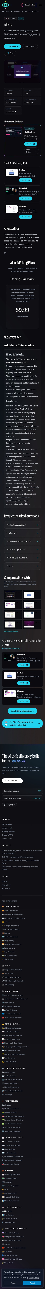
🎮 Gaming (6, 1244)
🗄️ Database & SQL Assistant (12, 1080)
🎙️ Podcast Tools (8, 1003)
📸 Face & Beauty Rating (10, 929)
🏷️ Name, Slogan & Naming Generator (15, 1047)
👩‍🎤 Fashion (6, 933)
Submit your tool (12, 781)
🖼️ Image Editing (8, 940)
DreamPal (23, 188)
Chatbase (22, 206)
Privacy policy (34, 1278)
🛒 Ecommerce (7, 1182)
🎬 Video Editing (8, 985)
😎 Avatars (5, 922)
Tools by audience (8, 831)
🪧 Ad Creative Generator (10, 1142)
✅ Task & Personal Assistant (12, 1124)
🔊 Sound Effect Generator (11, 1006)
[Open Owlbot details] (12, 172)
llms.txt (4, 881)
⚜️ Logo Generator (8, 952)
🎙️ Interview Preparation (10, 1186)
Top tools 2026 (7, 835)
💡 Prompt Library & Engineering (13, 1054)
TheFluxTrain (29, 132)
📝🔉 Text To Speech (9, 1010)
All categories (7, 824)
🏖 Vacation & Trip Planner (11, 1127)
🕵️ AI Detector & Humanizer (11, 1028)
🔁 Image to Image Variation (11, 944)
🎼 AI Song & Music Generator (12, 995)
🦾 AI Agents (6, 1105)
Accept (32, 1283)
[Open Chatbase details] (12, 209)
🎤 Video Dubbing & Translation (13, 981)
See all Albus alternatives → (22, 711)
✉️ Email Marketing (9, 1153)
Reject (13, 1283)
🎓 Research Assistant (9, 1219)
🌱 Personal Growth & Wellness (13, 1120)
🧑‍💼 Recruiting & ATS (9, 1193)
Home (7, 11)
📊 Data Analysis (8, 1215)
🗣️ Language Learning (10, 1255)
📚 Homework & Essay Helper (12, 1043)
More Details (31, 151)
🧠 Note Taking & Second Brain (13, 1116)
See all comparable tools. (11, 631)
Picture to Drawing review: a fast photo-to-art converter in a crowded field (22, 852)
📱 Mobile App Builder (10, 1083)
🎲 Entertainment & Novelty (12, 1240)
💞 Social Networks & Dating (12, 1259)
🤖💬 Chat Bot (7, 1211)
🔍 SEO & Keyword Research (12, 1160)
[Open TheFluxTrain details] (14, 132)
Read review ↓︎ (30, 46)
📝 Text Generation (8, 1058)
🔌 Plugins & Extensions (10, 1087)
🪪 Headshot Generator (10, 937)
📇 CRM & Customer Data (11, 1145)
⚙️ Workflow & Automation (11, 1131)
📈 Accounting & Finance (11, 1174)
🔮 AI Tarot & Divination (10, 1233)
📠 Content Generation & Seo (12, 1035)
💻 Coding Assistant (9, 1076)
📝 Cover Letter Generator (11, 1039)
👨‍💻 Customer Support (9, 1178)
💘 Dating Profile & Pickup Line (13, 1237)
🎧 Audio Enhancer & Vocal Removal (15, 999)
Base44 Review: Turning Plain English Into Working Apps (21, 862)
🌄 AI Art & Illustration (10, 911)
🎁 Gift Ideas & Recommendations (14, 1248)
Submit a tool (7, 839)
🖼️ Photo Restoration (9, 955)
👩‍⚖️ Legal (5, 1189)
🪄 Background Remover (10, 926)
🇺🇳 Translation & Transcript (11, 1014)
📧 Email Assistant (8, 1149)
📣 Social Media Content (10, 1164)
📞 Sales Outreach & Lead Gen (12, 1157)
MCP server (6, 889)
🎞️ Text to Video (8, 973)
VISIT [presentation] (29, 144)
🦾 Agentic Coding (8, 1072)
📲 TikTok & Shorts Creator (11, 977)
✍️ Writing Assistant (9, 1062)
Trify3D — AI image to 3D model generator (18, 857)
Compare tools (7, 828)
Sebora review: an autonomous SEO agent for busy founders (20, 868)
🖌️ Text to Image (8, 959)
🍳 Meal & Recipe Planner (11, 1109)
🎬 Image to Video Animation (12, 970)
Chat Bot (27, 11)
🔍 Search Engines (8, 1222)
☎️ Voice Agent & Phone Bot (12, 1017)
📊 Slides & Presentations (11, 1201)
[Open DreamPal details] (12, 191)
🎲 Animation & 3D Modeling (12, 914)
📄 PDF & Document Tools (11, 1050)
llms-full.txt (6, 885)
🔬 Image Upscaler (8, 948)
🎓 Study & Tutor (8, 1263)
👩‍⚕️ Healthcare (7, 1251)
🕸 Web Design (7, 1094)
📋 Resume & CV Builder (11, 1197)
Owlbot (22, 170)
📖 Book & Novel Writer (10, 1032)
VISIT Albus (12, 46)
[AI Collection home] (6, 5)
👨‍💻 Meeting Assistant (9, 1112)
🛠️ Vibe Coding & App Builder (12, 1091)
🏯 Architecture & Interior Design (13, 918)
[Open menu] (40, 4)
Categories (16, 11)
